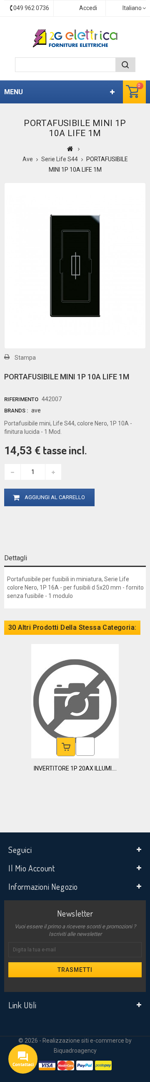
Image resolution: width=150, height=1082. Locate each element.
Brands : (16, 410)
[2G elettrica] (75, 38)
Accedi (88, 8)
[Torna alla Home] (70, 148)
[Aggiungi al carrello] (66, 747)
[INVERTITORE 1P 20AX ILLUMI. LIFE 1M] (75, 700)
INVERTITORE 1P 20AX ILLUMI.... (75, 768)
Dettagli (15, 558)
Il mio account (31, 868)
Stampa (25, 357)
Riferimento (21, 399)
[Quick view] (85, 746)
